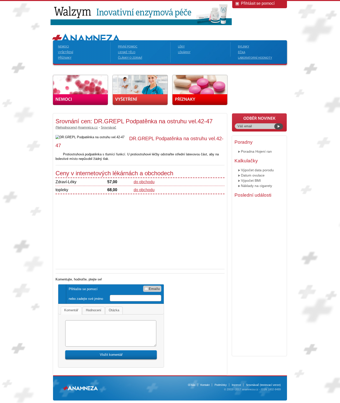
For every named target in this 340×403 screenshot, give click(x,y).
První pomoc (127, 46)
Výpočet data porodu (257, 170)
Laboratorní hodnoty (255, 57)
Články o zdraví (130, 57)
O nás (191, 384)
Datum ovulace (253, 175)
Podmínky (221, 384)
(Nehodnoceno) (66, 127)
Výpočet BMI (251, 180)
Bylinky (243, 46)
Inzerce (236, 384)
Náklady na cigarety (256, 186)
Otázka (114, 310)
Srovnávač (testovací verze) (263, 384)
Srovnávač (108, 127)
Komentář (71, 310)
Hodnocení (93, 310)
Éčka (241, 52)
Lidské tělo (126, 52)
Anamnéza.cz (88, 127)
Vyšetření (65, 52)
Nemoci (63, 46)
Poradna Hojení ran (256, 151)
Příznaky (64, 57)
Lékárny (184, 52)
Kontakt (205, 384)
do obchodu (144, 182)
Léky (181, 46)
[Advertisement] (97, 229)
